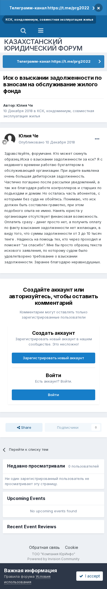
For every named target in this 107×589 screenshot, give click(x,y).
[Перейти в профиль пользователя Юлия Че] (9, 139)
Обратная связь (44, 547)
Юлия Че (24, 105)
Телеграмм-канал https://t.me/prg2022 (49, 7)
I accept (91, 576)
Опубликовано (47, 142)
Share (25, 427)
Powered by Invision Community (53, 559)
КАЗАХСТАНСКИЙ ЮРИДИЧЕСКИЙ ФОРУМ (43, 45)
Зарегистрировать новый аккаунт (53, 358)
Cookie (71, 547)
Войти (53, 394)
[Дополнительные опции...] (97, 139)
